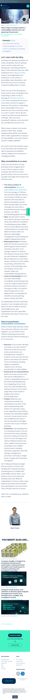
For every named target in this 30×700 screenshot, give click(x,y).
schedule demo (15, 635)
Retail (2, 667)
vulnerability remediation (13, 323)
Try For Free (14, 1)
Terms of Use (19, 659)
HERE (6, 494)
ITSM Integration (5, 659)
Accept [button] (15, 697)
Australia (3, 668)
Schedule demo (9, 681)
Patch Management (7, 34)
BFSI (2, 665)
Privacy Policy (19, 661)
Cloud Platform (5, 599)
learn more (15, 645)
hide (13, 40)
